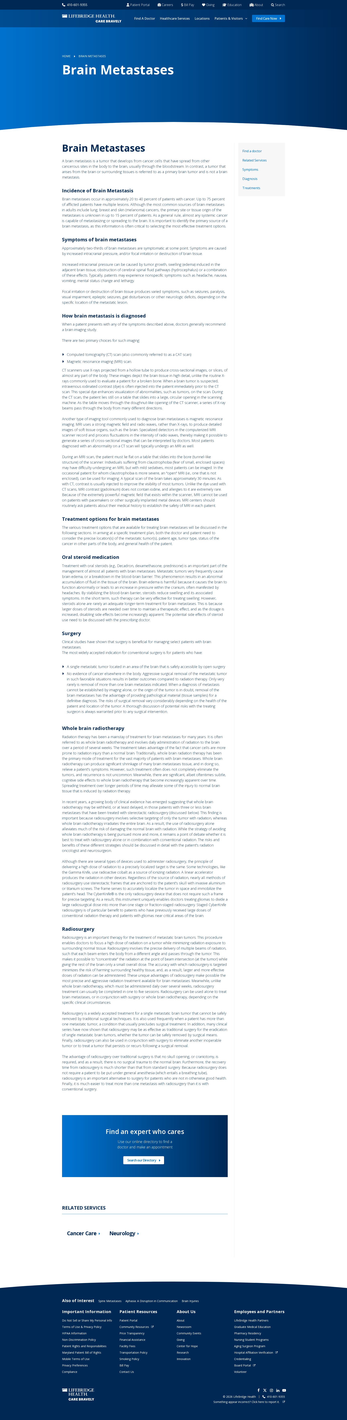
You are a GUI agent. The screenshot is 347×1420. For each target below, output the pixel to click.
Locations (202, 18)
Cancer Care (81, 1233)
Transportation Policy (133, 1352)
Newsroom (184, 1327)
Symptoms (250, 169)
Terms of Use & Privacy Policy (81, 1327)
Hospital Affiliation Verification (253, 1352)
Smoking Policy (129, 1359)
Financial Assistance (132, 1340)
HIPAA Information (74, 1333)
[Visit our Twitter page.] (265, 1390)
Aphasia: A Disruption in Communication (152, 1301)
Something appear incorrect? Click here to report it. (246, 1402)
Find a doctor (252, 151)
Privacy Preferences (75, 1365)
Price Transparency (131, 1333)
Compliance (69, 1372)
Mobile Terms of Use (76, 1359)
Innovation (184, 1359)
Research (183, 1352)
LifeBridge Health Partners (251, 1320)
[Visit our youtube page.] (284, 1390)
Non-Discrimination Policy (79, 1340)
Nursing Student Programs (251, 1340)
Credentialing (242, 1359)
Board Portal (242, 1365)
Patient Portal (140, 5)
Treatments (251, 188)
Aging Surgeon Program (249, 1346)
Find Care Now (266, 18)
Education (234, 5)
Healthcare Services (175, 18)
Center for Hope (187, 1346)
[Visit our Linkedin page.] (278, 1390)
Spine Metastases (109, 1301)
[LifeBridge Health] (78, 1394)
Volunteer (240, 1372)
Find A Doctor (144, 18)
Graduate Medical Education (252, 1327)
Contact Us (126, 1372)
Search (280, 5)
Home (66, 56)
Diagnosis (249, 179)
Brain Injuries (190, 1301)
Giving (210, 5)
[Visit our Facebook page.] (258, 1390)
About (258, 5)
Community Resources (134, 1327)
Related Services (254, 160)
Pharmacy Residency (247, 1333)
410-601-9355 (77, 5)
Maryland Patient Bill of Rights (81, 1352)
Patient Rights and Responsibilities (84, 1346)
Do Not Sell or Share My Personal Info (87, 1320)
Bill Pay (189, 5)
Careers (167, 5)
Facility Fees (127, 1346)
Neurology (122, 1233)
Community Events (189, 1333)
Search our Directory (141, 1161)
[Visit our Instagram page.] (271, 1390)
